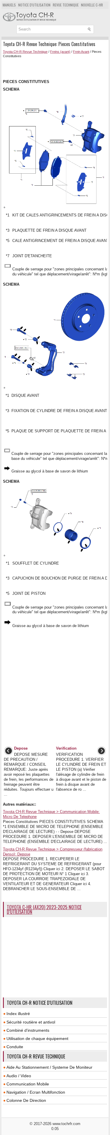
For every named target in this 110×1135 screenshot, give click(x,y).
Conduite (14, 1046)
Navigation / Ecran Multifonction (35, 1092)
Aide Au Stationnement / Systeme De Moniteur (49, 1067)
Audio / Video (18, 1075)
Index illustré (18, 1013)
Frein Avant (81, 51)
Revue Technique (66, 4)
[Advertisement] (56, 68)
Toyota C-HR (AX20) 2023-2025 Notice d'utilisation (44, 909)
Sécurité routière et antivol (30, 1022)
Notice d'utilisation (34, 4)
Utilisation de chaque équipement (37, 1038)
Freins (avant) (60, 51)
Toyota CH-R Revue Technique (25, 51)
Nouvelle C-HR (92, 4)
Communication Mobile (27, 1084)
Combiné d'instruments (27, 1030)
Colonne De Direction (26, 1100)
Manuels (9, 4)
